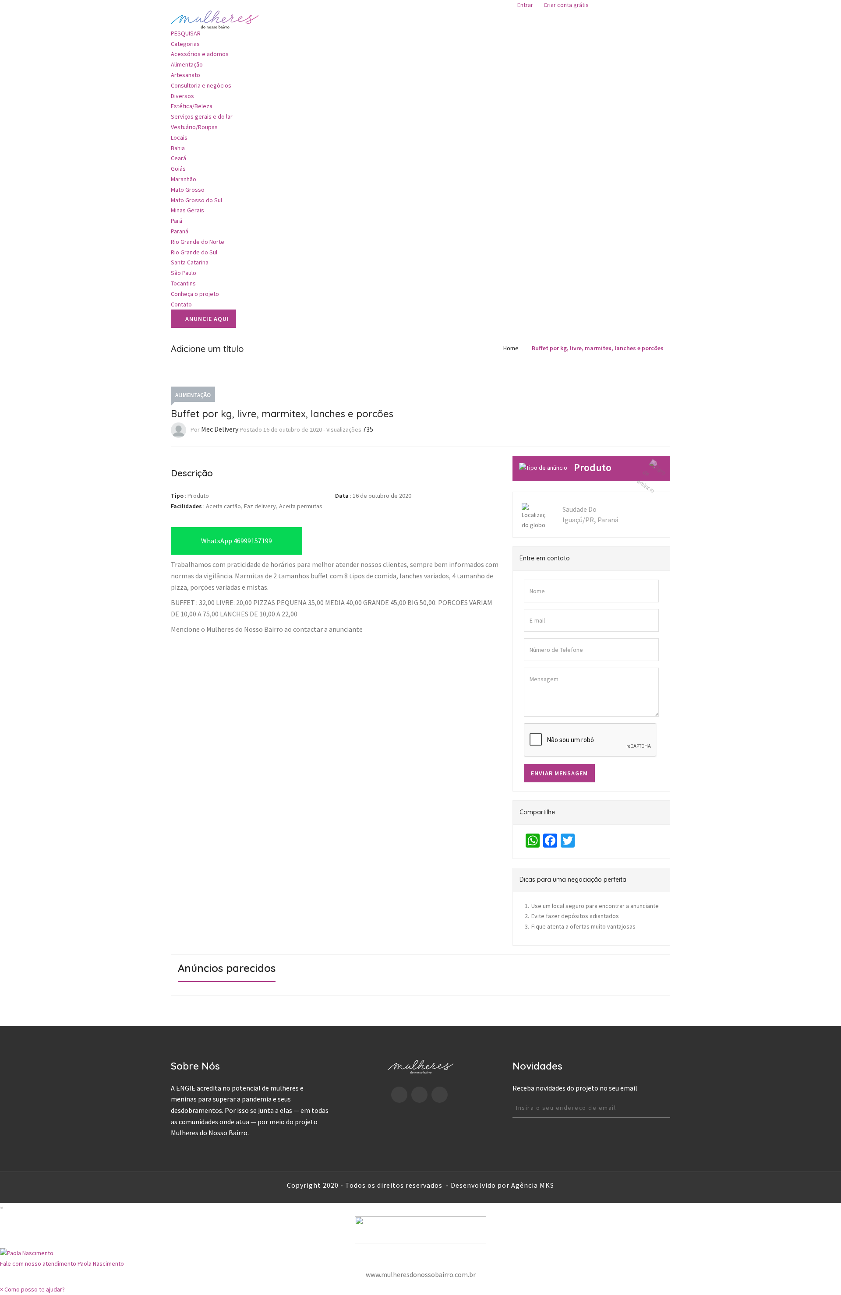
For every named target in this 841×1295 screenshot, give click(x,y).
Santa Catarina (189, 262)
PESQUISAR (186, 33)
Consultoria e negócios (201, 85)
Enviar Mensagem (559, 773)
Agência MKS (532, 1185)
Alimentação (187, 64)
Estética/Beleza (191, 106)
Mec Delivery (219, 429)
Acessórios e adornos (200, 54)
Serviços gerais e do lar (202, 116)
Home (511, 348)
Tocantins (183, 283)
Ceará (178, 158)
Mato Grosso (188, 190)
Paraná (179, 231)
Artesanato (185, 75)
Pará (176, 221)
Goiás (178, 168)
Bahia (178, 148)
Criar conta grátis (566, 5)
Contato (181, 304)
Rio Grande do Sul (194, 252)
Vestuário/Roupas (194, 127)
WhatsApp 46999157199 (236, 540)
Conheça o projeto (195, 294)
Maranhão (183, 179)
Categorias (186, 44)
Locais (180, 137)
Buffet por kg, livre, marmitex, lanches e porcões (598, 348)
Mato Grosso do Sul (196, 200)
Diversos (182, 96)
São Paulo (183, 273)
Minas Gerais (187, 210)
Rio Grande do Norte (197, 242)
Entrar (525, 5)
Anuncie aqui (207, 319)
